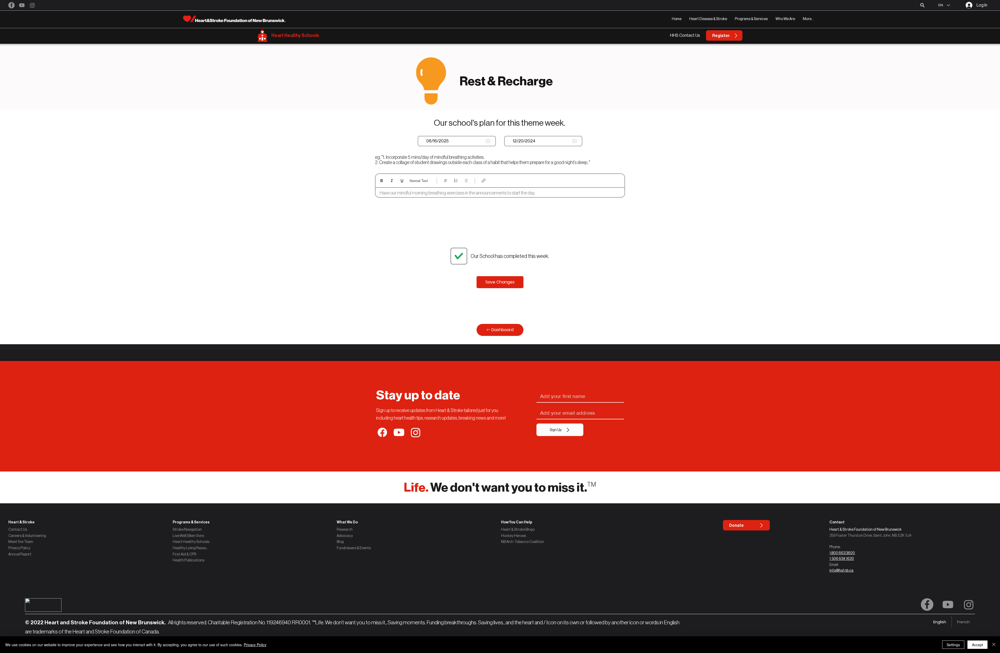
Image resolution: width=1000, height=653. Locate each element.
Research (345, 529)
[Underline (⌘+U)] (402, 180)
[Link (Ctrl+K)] (484, 180)
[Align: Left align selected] (445, 180)
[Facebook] (11, 5)
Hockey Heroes (513, 536)
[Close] (994, 644)
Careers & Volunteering (27, 536)
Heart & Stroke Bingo (518, 529)
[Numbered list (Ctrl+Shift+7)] (456, 180)
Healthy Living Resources (191, 548)
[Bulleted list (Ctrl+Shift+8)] (466, 180)
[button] (708, 19)
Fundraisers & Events (354, 548)
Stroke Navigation (187, 529)
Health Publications (188, 560)
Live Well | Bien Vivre (188, 536)
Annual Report (20, 554)
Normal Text (419, 181)
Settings (953, 644)
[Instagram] (32, 5)
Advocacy (345, 536)
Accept (977, 644)
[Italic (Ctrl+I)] (392, 180)
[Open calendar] (488, 141)
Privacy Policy (19, 548)
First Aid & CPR (184, 554)
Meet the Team (20, 542)
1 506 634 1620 (841, 559)
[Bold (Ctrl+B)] (381, 180)
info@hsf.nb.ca (841, 570)
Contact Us (17, 529)
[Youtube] (22, 5)
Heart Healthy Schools (295, 35)
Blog (340, 542)
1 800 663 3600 (842, 553)
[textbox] (500, 193)
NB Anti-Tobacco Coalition (522, 542)
